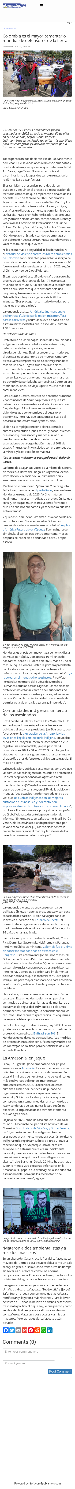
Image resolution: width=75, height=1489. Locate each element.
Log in (69, 22)
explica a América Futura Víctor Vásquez (36, 527)
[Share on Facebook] (6, 1330)
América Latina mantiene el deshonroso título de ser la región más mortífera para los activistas (34, 315)
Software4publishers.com (45, 1483)
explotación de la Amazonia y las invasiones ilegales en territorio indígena (34, 735)
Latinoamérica (9, 28)
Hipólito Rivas (43, 490)
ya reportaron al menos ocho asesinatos (37, 675)
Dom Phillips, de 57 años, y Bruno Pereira (42, 1128)
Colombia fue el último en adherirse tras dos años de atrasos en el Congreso (37, 951)
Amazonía (27, 1068)
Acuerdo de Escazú (47, 920)
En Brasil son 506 (44, 1033)
